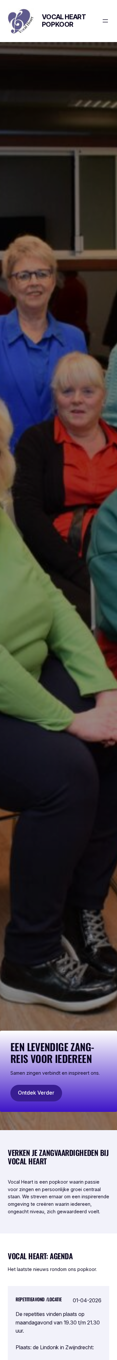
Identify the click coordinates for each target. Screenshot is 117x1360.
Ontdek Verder (36, 1092)
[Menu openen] (105, 21)
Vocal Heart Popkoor (64, 20)
